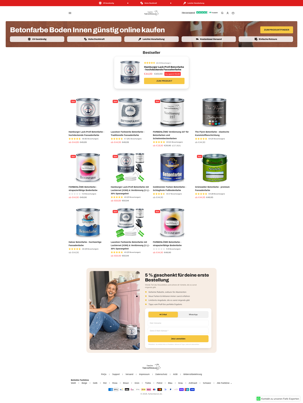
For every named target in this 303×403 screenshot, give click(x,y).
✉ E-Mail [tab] (163, 314)
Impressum (144, 374)
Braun (126, 383)
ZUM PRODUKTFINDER (276, 30)
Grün (137, 383)
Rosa (114, 383)
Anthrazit (193, 383)
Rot (105, 383)
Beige (84, 383)
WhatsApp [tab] (193, 314)
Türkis (148, 383)
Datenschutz (161, 374)
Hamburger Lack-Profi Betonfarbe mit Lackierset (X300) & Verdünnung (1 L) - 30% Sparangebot (130, 190)
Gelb (95, 383)
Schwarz (207, 383)
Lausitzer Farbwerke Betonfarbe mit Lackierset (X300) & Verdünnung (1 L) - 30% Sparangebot (130, 245)
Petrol (159, 383)
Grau (180, 383)
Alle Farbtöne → (224, 383)
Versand (129, 374)
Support (116, 374)
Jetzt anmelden (178, 339)
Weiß (73, 383)
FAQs (103, 374)
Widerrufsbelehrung (192, 374)
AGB (175, 374)
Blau (170, 383)
